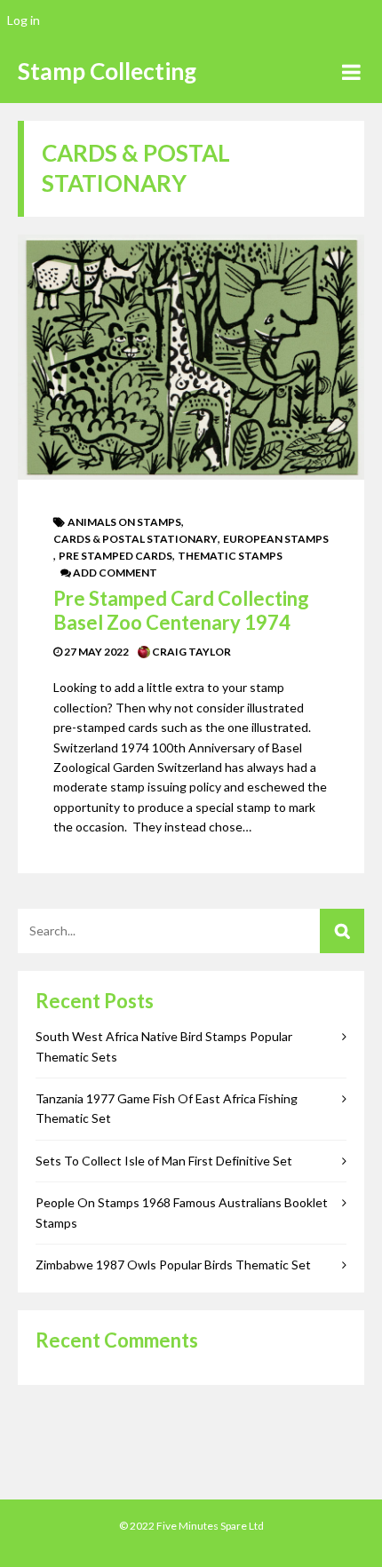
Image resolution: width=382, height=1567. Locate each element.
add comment (114, 572)
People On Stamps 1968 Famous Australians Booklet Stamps (182, 1212)
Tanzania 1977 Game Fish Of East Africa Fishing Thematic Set (167, 1108)
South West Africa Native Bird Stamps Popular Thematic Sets (164, 1046)
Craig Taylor (190, 651)
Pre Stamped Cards (115, 555)
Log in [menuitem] (23, 20)
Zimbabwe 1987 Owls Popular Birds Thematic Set (173, 1264)
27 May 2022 (95, 651)
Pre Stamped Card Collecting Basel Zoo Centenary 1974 (181, 609)
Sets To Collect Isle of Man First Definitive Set (164, 1160)
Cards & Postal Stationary (135, 538)
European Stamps (276, 538)
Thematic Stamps (230, 555)
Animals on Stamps (124, 522)
